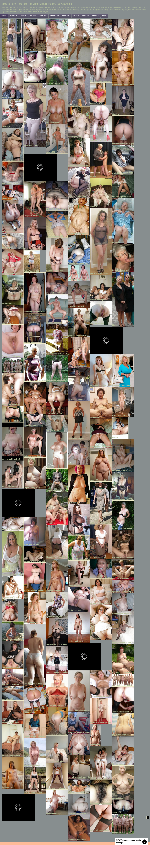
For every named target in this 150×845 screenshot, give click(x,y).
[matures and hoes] (13, 192)
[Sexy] (10, 610)
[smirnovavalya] (35, 699)
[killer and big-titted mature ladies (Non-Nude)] (123, 370)
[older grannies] (123, 782)
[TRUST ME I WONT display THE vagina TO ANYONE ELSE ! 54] (57, 195)
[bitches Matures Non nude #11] (123, 629)
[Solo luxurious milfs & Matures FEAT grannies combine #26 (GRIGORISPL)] (79, 786)
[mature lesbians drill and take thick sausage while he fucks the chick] (35, 725)
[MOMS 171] (13, 113)
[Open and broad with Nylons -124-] (101, 29)
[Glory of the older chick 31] (57, 541)
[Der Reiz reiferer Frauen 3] (13, 655)
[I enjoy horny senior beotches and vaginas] (35, 362)
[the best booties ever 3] (13, 216)
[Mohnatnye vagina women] (101, 61)
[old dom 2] (101, 160)
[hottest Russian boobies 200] (13, 631)
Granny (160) (43, 15)
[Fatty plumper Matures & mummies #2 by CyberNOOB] (35, 67)
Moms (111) (95, 15)
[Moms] (123, 299)
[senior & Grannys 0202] (13, 173)
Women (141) (66, 15)
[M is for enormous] (79, 599)
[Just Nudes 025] (13, 773)
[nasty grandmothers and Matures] (79, 182)
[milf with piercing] (79, 573)
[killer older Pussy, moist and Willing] (123, 569)
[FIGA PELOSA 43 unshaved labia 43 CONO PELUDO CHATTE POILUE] (101, 792)
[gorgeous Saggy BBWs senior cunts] (79, 322)
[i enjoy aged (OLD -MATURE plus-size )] (123, 486)
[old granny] (79, 484)
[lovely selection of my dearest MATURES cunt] (79, 723)
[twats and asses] (13, 84)
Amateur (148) (54, 15)
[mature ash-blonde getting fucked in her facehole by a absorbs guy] (101, 818)
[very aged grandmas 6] (57, 37)
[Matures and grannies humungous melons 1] (35, 752)
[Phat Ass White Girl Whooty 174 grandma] (35, 577)
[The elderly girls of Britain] (35, 233)
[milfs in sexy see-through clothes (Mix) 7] (101, 241)
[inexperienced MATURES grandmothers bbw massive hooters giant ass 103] (13, 414)
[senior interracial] (79, 84)
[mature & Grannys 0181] (101, 465)
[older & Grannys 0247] (35, 473)
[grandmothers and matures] (57, 283)
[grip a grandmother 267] (57, 224)
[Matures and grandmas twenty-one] (35, 442)
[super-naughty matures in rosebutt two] (79, 519)
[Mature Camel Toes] (35, 115)
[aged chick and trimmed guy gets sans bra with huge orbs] (123, 586)
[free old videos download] (35, 780)
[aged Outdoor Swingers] (123, 659)
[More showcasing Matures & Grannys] (57, 339)
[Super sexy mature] (57, 70)
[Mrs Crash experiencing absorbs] (13, 677)
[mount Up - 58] (35, 34)
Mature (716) (13, 15)
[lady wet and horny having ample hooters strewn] (57, 776)
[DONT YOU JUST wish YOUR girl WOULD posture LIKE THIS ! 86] (123, 544)
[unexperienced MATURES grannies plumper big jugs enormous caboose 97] (79, 804)
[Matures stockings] (101, 288)
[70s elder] (123, 100)
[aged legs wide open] (13, 289)
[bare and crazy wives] (57, 309)
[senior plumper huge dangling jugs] (57, 802)
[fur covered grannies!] (13, 524)
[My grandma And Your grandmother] (79, 384)
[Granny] (120, 427)
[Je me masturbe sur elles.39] (123, 699)
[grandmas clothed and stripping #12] (57, 749)
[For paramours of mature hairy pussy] (13, 341)
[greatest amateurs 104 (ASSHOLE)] (57, 398)
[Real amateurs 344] (57, 104)
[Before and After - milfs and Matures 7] (79, 273)
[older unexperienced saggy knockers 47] (123, 455)
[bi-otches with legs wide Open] (13, 587)
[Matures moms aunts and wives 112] (57, 368)
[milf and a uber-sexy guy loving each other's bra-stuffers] (57, 480)
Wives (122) (85, 15)
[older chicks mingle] (35, 608)
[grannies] (101, 193)
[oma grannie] (13, 241)
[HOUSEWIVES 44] (123, 402)
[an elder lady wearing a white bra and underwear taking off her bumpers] (101, 711)
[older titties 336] (13, 693)
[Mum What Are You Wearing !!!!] (57, 632)
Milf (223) (33, 15)
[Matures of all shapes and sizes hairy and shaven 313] (13, 474)
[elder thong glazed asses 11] (35, 654)
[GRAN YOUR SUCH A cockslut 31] (123, 258)
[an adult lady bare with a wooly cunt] (79, 294)
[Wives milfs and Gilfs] (35, 531)
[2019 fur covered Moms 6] (13, 740)
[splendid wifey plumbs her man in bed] (123, 604)
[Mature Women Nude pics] (32, 261)
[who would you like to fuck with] (123, 680)
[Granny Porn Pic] (98, 93)
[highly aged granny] (79, 122)
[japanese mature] (101, 403)
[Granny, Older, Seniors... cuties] (123, 68)
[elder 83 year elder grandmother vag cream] (57, 423)
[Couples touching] (35, 199)
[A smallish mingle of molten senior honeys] (101, 684)
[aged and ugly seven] (79, 627)
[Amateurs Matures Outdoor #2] (123, 515)
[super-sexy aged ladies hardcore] (13, 712)
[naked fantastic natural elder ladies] (35, 292)
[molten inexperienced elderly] (57, 721)
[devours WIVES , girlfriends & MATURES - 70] (35, 554)
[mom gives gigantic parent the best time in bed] (79, 767)
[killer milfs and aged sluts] (57, 690)
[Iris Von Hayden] (123, 750)
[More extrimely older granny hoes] (79, 216)
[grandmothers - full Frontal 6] (79, 691)
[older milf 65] (57, 138)
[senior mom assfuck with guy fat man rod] (123, 130)
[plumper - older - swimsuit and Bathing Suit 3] (79, 548)
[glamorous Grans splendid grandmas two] (79, 152)
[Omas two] (123, 221)
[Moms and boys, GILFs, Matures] (123, 34)
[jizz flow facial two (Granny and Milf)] (101, 568)
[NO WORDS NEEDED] (101, 123)
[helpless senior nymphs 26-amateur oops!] (101, 503)
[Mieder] (57, 450)
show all (4, 15)
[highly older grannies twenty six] (13, 144)
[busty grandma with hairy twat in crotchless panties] (101, 433)
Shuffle (104, 15)
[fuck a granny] (35, 397)
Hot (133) (76, 15)
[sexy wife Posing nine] (101, 370)
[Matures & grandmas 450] (57, 575)
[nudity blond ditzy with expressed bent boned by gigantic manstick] (57, 605)
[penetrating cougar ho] (123, 724)
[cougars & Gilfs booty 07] (35, 328)
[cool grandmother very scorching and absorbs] (101, 541)
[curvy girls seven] (79, 744)
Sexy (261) (24, 15)
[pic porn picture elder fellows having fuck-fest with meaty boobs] (101, 591)
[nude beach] (57, 508)
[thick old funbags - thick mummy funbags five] (57, 255)
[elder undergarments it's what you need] (57, 659)
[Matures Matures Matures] (13, 262)
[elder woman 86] (13, 314)
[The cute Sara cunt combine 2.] (101, 762)
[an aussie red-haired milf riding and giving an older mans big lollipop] (13, 441)
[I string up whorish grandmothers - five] (101, 313)
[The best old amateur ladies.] (79, 40)
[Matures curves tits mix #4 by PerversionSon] (13, 553)
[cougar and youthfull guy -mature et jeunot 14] (79, 352)
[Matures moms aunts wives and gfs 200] (79, 250)
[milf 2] (79, 452)
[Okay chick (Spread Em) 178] (123, 160)
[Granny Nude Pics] (95, 735)
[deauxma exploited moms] (123, 186)
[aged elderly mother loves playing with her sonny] (35, 420)
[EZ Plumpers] (101, 622)
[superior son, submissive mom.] (13, 389)
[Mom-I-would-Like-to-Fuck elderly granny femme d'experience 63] (13, 44)
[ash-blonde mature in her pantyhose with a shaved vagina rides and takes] (79, 828)
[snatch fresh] (123, 806)
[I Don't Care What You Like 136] (13, 365)
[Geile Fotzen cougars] (79, 420)
